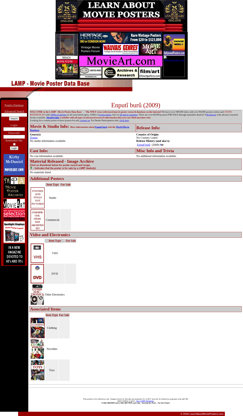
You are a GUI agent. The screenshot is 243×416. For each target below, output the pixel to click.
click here (124, 120)
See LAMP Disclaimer (145, 401)
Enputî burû (101, 127)
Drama (34, 137)
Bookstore (211, 114)
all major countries (129, 114)
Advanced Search (14, 111)
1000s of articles (58, 114)
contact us (85, 120)
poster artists (105, 114)
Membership (52, 117)
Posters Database (14, 105)
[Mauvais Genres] (121, 54)
